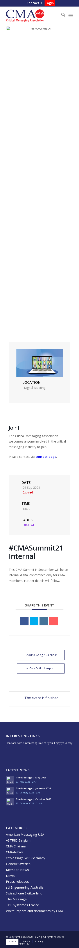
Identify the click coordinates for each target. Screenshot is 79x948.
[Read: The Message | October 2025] (10, 802)
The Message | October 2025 (33, 799)
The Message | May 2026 (31, 777)
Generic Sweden (18, 864)
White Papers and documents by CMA (34, 911)
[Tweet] (34, 621)
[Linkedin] (44, 621)
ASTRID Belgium (18, 840)
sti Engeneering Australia (24, 887)
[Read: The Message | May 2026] (10, 780)
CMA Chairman (16, 846)
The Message (16, 899)
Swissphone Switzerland (24, 893)
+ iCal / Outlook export (41, 668)
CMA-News (14, 852)
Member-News (17, 869)
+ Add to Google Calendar (40, 655)
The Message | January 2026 (33, 788)
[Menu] (70, 15)
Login (49, 3)
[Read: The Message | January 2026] (10, 791)
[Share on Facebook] (24, 621)
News (10, 875)
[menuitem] (33, 3)
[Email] (53, 621)
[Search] (61, 15)
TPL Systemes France (22, 905)
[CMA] (33, 15)
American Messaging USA (25, 834)
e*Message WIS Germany (25, 858)
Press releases (17, 881)
